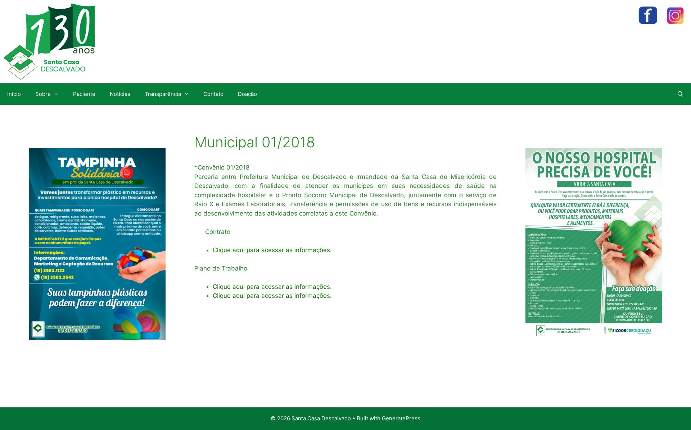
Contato (213, 94)
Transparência (163, 94)
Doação (247, 94)
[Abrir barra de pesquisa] (680, 94)
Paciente (84, 94)
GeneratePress (401, 418)
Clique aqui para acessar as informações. (272, 250)
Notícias (120, 94)
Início (14, 94)
